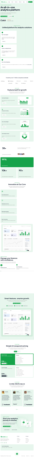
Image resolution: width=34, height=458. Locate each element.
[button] (16, 409)
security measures (6, 51)
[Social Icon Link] (1, 442)
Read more (3, 41)
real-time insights (29, 64)
